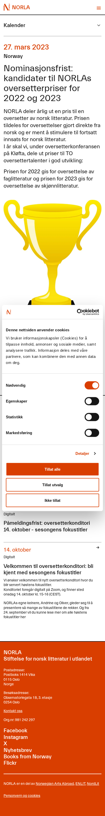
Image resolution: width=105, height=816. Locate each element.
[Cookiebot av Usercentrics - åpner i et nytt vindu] (77, 312)
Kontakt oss (13, 710)
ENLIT (80, 783)
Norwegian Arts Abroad (55, 783)
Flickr (10, 763)
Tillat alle (52, 469)
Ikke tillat (52, 500)
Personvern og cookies (22, 795)
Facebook (15, 730)
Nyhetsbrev (18, 750)
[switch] (92, 401)
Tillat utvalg (52, 484)
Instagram (16, 737)
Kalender (14, 25)
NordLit (93, 783)
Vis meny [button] (98, 8)
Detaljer (82, 453)
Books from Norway (27, 756)
